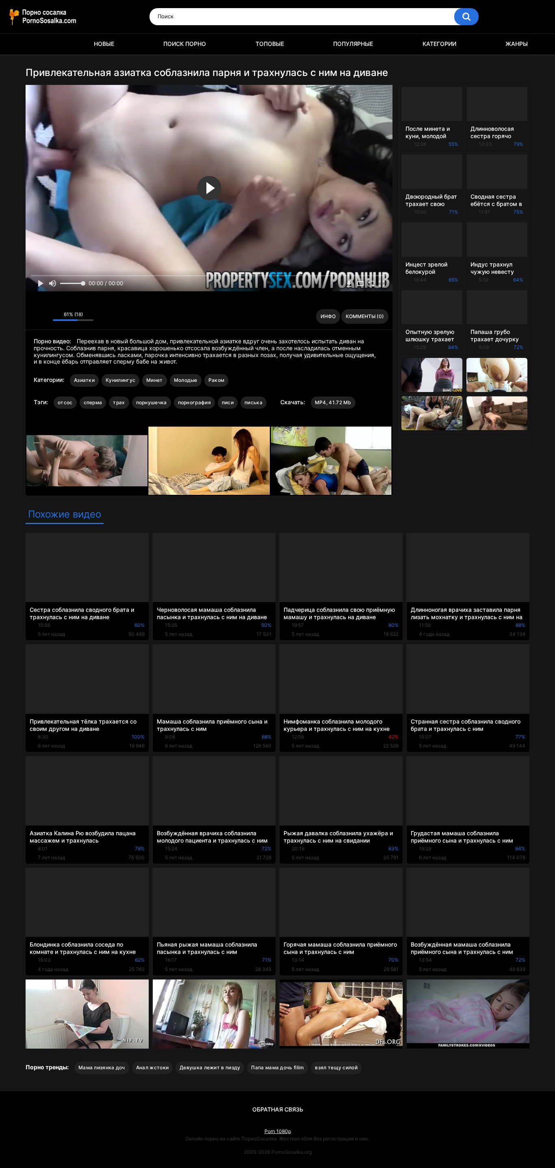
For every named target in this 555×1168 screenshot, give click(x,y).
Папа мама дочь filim (277, 1067)
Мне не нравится (44, 316)
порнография (194, 402)
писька (253, 402)
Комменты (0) (365, 316)
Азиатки (84, 380)
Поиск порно (184, 43)
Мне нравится (34, 316)
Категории (439, 43)
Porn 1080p (277, 1131)
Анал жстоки (152, 1067)
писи (228, 402)
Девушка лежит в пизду (210, 1067)
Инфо (328, 316)
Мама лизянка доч (101, 1067)
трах (119, 402)
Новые (104, 43)
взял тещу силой (336, 1067)
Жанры (516, 43)
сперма (93, 402)
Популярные (353, 43)
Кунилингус (120, 380)
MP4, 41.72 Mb (333, 402)
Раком (216, 380)
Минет (154, 380)
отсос (65, 402)
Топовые (270, 43)
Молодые (185, 380)
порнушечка (151, 402)
